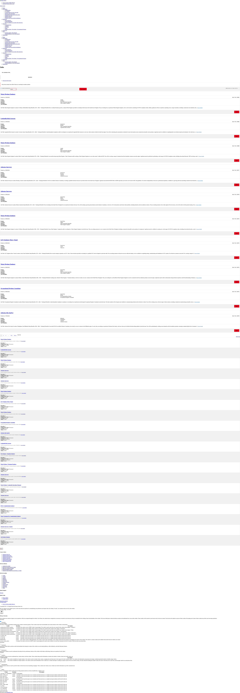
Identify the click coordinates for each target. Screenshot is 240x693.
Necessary (4, 622)
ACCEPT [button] (9, 609)
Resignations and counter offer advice (12, 14)
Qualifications (7, 10)
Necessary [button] (2, 619)
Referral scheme (8, 17)
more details (200, 107)
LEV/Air (7, 27)
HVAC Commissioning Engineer (7, 505)
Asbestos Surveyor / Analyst (6, 526)
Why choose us (8, 20)
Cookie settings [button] (3, 609)
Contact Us (4, 30)
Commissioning (8, 24)
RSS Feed (238, 336)
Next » (15, 335)
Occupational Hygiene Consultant (10, 288)
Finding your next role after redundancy (13, 18)
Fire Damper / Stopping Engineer (8, 453)
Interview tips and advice (10, 13)
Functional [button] (2, 642)
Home (3, 8)
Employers (4, 19)
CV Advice (7, 11)
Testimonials (4, 35)
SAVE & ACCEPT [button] (4, 691)
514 (11, 335)
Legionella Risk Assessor (8, 118)
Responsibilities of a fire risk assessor (12, 33)
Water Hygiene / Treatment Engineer (8, 464)
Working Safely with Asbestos (11, 32)
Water (6, 28)
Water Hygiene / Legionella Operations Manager (11, 485)
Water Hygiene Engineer (8, 94)
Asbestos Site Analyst (7, 313)
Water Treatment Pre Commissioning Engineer (11, 516)
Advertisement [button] (3, 661)
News (3, 31)
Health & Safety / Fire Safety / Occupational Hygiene (15, 29)
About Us (4, 23)
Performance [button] (2, 647)
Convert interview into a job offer (11, 12)
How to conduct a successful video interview (14, 22)
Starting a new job (8, 15)
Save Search (83, 89)
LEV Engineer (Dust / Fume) (9, 240)
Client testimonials (8, 21)
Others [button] (1, 666)
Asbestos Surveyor (6, 167)
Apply (237, 111)
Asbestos (7, 26)
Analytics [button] (2, 652)
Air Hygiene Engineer (5, 537)
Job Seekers (4, 9)
